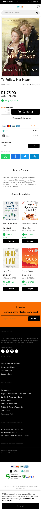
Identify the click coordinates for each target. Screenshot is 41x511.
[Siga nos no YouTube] (7, 351)
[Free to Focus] (30, 269)
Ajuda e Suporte (6, 400)
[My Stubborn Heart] (30, 222)
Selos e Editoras (6, 374)
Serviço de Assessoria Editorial (11, 397)
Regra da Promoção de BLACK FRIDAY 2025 (16, 394)
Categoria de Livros (7, 367)
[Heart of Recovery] (11, 222)
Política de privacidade (9, 404)
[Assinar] (34, 318)
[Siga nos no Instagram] (12, 351)
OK (34, 146)
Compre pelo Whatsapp (21, 118)
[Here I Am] (11, 269)
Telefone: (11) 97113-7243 (13, 430)
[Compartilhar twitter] (24, 156)
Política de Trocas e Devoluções (12, 407)
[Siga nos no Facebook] (3, 351)
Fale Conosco (5, 390)
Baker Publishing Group (33, 84)
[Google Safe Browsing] (28, 476)
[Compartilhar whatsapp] (5, 156)
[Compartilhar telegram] (34, 156)
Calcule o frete (6, 142)
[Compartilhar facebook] (15, 156)
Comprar (27, 111)
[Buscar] (37, 12)
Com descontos (6, 370)
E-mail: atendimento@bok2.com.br (16, 435)
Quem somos (5, 410)
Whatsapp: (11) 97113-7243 (14, 433)
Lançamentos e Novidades (10, 364)
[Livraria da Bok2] (20, 7)
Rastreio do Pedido (7, 414)
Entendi (20, 506)
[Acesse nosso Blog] (16, 351)
